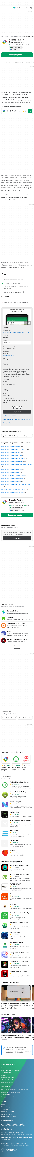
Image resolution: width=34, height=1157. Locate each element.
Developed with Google (9, 332)
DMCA (3, 1104)
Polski (3, 1137)
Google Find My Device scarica (11, 455)
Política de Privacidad (7, 1111)
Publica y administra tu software (10, 1092)
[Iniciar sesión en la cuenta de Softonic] (31, 8)
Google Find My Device (16, 41)
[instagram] (6, 1124)
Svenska (19, 1137)
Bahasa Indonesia (6, 1134)
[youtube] (20, 1124)
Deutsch (7, 1132)
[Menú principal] (3, 8)
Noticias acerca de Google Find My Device (17, 419)
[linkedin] (16, 1124)
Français (23, 1132)
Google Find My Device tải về (11, 481)
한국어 (23, 1134)
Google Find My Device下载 (10, 472)
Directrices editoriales (7, 1077)
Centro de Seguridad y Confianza (10, 1070)
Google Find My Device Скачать (11, 461)
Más (17, 647)
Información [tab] (6, 62)
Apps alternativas (10, 423)
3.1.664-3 (7, 343)
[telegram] (23, 1124)
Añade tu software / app (8, 1080)
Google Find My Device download (12, 458)
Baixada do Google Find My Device (13, 489)
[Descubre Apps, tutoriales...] (27, 8)
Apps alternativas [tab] (18, 62)
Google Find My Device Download (12, 478)
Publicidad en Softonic (7, 1097)
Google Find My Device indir (10, 446)
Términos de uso (6, 1109)
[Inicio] (2, 36)
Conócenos (4, 1068)
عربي (2, 1132)
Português (8, 1137)
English (12, 1132)
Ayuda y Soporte (6, 1072)
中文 (9, 1139)
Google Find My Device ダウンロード (13, 449)
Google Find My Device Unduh (11, 469)
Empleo (3, 1075)
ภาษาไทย (25, 1137)
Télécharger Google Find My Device (13, 475)
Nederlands (29, 1134)
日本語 (19, 1134)
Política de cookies (6, 1114)
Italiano (14, 1134)
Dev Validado (15, 50)
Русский (14, 1137)
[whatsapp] (20, 407)
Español (17, 1132)
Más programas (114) (23, 332)
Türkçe (30, 1137)
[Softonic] (17, 8)
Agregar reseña (17, 411)
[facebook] (13, 407)
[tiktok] (9, 1124)
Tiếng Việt (4, 1139)
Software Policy (5, 1094)
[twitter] (17, 407)
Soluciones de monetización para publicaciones (14, 1090)
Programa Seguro (16, 47)
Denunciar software (10, 415)
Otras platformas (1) (8, 355)
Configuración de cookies (8, 1116)
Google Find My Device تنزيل (10, 452)
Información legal (6, 1107)
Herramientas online (7, 1082)
